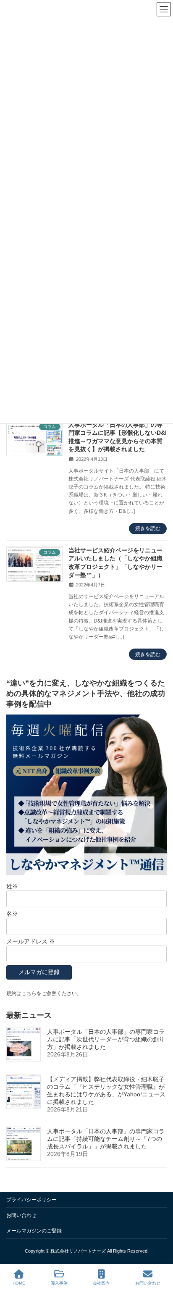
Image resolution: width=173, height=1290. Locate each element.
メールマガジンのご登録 (34, 1231)
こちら (29, 993)
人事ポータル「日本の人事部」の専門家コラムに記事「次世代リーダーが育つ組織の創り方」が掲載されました (106, 1039)
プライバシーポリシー (31, 1200)
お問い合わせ (21, 1215)
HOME (19, 1283)
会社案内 (101, 1283)
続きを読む (147, 528)
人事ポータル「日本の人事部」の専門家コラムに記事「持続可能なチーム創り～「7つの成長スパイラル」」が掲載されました (106, 1139)
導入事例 (59, 1283)
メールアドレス (30, 941)
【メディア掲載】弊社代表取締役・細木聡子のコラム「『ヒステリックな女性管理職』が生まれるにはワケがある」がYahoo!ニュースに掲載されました (106, 1090)
